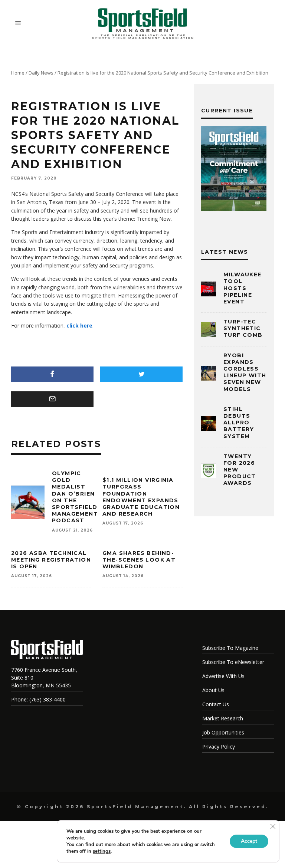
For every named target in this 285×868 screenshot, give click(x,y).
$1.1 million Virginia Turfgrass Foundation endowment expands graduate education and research (141, 497)
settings (102, 851)
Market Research (222, 718)
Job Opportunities (223, 732)
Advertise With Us (223, 676)
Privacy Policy (218, 746)
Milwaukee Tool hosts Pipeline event (242, 288)
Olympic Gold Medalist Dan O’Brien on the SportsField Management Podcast (75, 497)
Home (17, 72)
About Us (213, 690)
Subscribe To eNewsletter (233, 661)
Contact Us (215, 704)
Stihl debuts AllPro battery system (238, 423)
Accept (249, 841)
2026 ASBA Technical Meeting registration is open (51, 560)
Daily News (41, 72)
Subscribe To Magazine (230, 647)
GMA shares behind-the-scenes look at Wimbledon (139, 560)
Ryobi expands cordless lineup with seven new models (244, 372)
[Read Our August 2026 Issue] (233, 169)
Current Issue (227, 110)
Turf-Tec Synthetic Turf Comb (243, 328)
